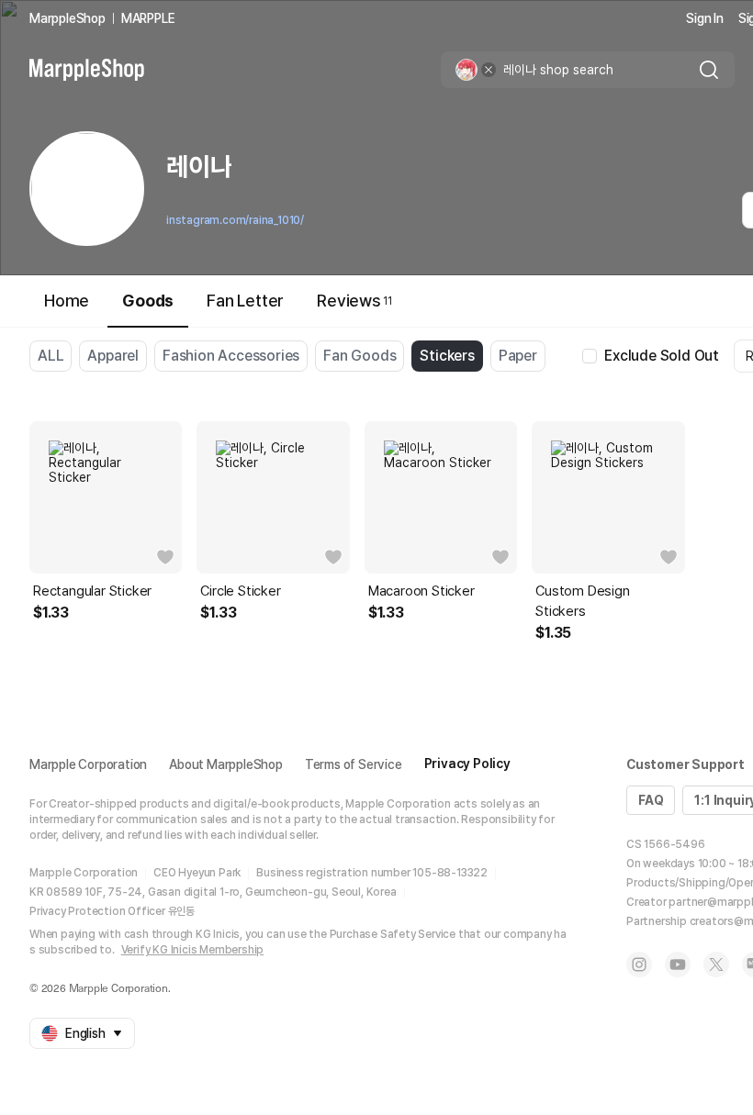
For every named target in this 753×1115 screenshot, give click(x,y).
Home (66, 300)
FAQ (650, 800)
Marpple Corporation (88, 764)
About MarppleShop (226, 764)
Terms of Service (353, 764)
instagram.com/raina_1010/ (235, 220)
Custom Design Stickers (582, 601)
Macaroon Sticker (421, 591)
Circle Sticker (240, 591)
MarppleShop (67, 18)
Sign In (705, 18)
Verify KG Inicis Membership (192, 949)
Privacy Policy (467, 763)
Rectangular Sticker (92, 591)
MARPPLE (148, 18)
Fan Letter (245, 300)
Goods (148, 300)
